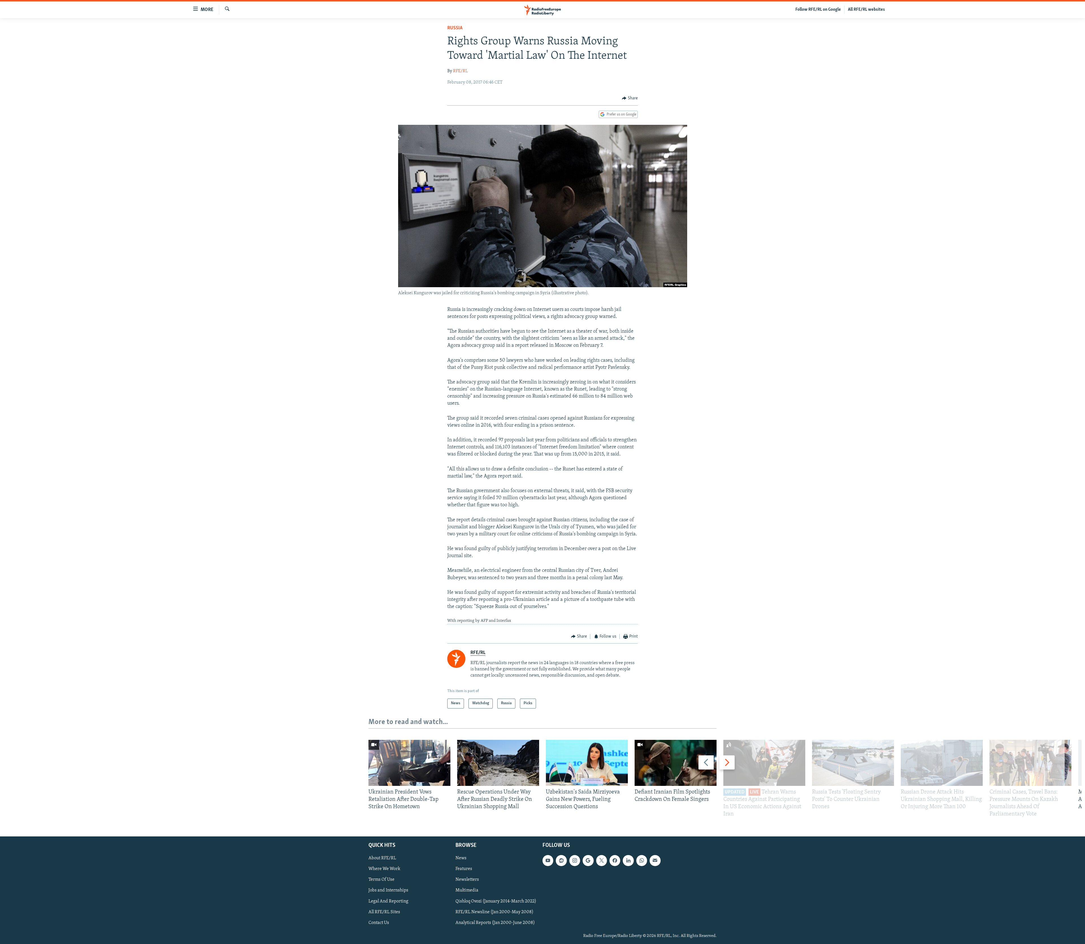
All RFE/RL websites (866, 9)
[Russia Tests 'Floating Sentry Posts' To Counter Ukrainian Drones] (853, 763)
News (460, 858)
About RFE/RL (382, 858)
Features (463, 869)
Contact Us (378, 922)
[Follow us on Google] (588, 860)
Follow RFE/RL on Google (818, 9)
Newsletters (467, 879)
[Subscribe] (655, 860)
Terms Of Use (381, 879)
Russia (455, 28)
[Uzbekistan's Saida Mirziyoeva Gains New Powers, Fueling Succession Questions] (587, 763)
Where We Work (384, 869)
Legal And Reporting (388, 901)
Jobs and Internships (388, 890)
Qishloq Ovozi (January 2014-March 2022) (495, 901)
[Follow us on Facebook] (614, 860)
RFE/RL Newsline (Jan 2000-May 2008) (494, 912)
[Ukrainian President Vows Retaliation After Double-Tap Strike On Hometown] (409, 763)
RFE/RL (460, 71)
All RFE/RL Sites (384, 912)
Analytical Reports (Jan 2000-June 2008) (495, 922)
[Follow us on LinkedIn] (628, 860)
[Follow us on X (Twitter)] (601, 860)
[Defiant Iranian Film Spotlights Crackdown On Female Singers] (676, 763)
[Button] (630, 98)
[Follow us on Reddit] (561, 860)
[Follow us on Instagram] (574, 860)
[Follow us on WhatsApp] (641, 860)
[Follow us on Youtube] (547, 860)
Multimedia (466, 890)
